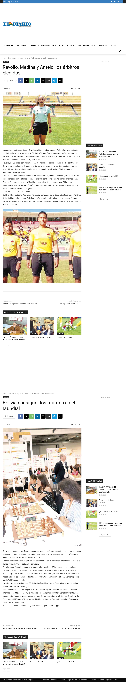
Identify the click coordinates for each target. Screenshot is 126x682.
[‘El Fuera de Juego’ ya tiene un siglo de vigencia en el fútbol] (91, 190)
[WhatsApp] (31, 80)
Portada (46, 680)
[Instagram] (115, 1)
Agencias (109, 680)
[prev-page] (4, 345)
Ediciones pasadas (97, 680)
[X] (121, 1)
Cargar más (104, 199)
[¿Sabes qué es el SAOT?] (69, 326)
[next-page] (8, 345)
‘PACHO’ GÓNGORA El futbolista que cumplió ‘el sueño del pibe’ (108, 154)
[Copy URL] (60, 80)
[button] (120, 51)
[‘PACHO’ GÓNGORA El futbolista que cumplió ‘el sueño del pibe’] (15, 326)
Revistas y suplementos (69, 680)
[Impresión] (48, 80)
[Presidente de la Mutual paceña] (42, 326)
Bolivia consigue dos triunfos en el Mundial (20, 304)
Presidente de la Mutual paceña (41, 337)
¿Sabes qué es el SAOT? (65, 337)
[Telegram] (54, 80)
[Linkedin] (37, 80)
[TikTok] (118, 1)
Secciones (11, 58)
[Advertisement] (77, 24)
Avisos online (83, 680)
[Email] (43, 80)
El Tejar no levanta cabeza (70, 304)
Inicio (4, 58)
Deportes (19, 58)
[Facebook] (111, 1)
